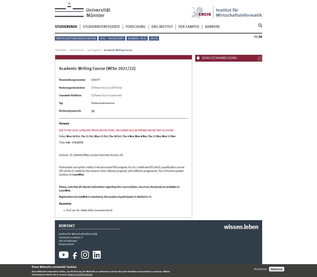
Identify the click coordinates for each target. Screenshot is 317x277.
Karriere (212, 27)
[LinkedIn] (97, 255)
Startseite (60, 50)
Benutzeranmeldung (219, 58)
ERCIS (154, 38)
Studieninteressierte (101, 27)
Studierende (66, 27)
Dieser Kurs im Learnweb (107, 95)
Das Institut (162, 27)
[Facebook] (75, 255)
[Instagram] (85, 255)
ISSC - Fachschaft (112, 38)
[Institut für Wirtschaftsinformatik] (239, 10)
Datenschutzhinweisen (80, 274)
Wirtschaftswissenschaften (76, 38)
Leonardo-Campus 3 (71, 237)
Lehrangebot (94, 50)
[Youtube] (64, 255)
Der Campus (188, 27)
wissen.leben (241, 227)
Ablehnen (277, 269)
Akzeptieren (260, 269)
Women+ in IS (137, 38)
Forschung (136, 27)
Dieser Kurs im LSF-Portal (108, 88)
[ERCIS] (204, 10)
